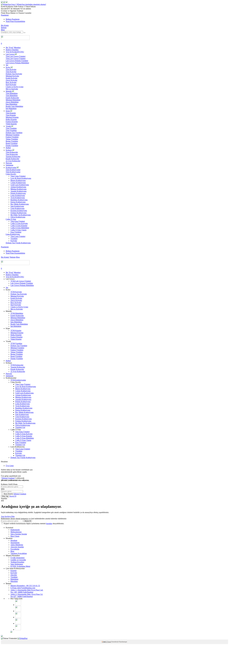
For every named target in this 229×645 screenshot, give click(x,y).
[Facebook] (18, 611)
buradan (49, 523)
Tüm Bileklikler (12, 93)
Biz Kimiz (5, 25)
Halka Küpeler (11, 119)
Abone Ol (27, 521)
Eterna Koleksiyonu (18, 202)
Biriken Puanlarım (12, 19)
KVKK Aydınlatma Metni (20, 566)
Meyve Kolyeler (12, 89)
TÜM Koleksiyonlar (18, 380)
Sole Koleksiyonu (17, 206)
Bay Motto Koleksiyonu (19, 204)
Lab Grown (10, 54)
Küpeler (13, 571)
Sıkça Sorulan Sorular (18, 534)
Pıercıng (9, 163)
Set (7, 65)
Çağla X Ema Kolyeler (19, 223)
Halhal (8, 148)
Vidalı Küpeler (11, 124)
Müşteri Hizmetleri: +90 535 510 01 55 (25, 586)
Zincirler (13, 575)
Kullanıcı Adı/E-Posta (9, 484)
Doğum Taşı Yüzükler (14, 133)
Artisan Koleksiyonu (18, 187)
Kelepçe (9, 150)
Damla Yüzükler (12, 146)
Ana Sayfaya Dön (8, 516)
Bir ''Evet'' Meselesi (13, 47)
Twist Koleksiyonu (17, 198)
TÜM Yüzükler (16, 343)
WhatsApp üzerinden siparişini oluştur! (31, 4)
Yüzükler (14, 239)
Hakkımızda (15, 530)
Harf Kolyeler (11, 85)
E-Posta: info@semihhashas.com (22, 588)
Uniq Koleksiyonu (17, 208)
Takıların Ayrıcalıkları (18, 553)
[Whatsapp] (18, 630)
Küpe (8, 111)
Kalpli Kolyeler (11, 78)
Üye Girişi (10, 466)
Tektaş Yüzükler (12, 139)
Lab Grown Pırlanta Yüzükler (17, 61)
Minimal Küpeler (12, 117)
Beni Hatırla (8, 494)
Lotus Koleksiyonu (17, 195)
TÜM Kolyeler (16, 292)
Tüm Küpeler (11, 113)
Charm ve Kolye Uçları (14, 87)
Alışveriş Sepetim (17, 547)
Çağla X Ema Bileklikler (19, 228)
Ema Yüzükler (15, 232)
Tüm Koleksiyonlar (13, 170)
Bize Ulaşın (14, 536)
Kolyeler (13, 241)
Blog (3, 30)
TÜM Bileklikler (16, 313)
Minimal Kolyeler (12, 76)
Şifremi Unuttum (19, 494)
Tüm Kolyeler (11, 69)
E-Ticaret (108, 642)
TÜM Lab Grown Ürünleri (20, 281)
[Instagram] (18, 605)
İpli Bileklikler (11, 108)
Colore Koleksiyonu (18, 183)
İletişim (3, 28)
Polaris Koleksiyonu (18, 193)
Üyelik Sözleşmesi (17, 558)
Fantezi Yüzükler (12, 137)
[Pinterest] (18, 623)
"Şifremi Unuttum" (8, 478)
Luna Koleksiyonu (13, 234)
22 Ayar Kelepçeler (13, 161)
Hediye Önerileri (12, 50)
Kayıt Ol (13, 496)
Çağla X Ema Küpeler (18, 226)
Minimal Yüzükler (12, 135)
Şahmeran (9, 165)
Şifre (3, 489)
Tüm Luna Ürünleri (17, 236)
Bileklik (9, 91)
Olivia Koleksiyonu (17, 217)
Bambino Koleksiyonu (19, 200)
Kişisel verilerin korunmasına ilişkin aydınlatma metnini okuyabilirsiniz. (34, 523)
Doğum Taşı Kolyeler (14, 74)
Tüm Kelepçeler (12, 152)
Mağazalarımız (16, 532)
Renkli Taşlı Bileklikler (14, 106)
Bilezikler (14, 581)
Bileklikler (14, 579)
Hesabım (13, 540)
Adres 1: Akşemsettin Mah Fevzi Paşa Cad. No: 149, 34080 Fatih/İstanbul (26, 591)
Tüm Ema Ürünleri (17, 221)
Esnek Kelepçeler (12, 98)
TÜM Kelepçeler (16, 365)
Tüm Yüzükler (11, 128)
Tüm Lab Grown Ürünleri (15, 56)
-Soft (104, 642)
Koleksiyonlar (11, 168)
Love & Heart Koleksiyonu (20, 178)
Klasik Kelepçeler (12, 159)
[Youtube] (18, 617)
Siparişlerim (14, 543)
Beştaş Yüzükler (12, 141)
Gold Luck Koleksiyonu (19, 185)
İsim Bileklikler (11, 104)
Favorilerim (14, 549)
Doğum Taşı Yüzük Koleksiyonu (18, 243)
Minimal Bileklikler (13, 100)
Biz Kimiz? (5, 257)
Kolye (8, 67)
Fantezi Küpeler (12, 122)
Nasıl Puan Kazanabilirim (15, 21)
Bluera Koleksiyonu (18, 180)
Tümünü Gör (20, 427)
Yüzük (8, 126)
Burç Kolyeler (11, 82)
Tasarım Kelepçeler (13, 157)
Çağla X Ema (11, 219)
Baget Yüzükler (12, 143)
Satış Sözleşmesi (16, 564)
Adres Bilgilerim (16, 545)
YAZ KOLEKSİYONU (15, 52)
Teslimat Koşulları (17, 562)
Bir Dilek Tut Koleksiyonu (20, 215)
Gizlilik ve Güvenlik (18, 560)
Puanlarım (5, 15)
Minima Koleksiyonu (18, 189)
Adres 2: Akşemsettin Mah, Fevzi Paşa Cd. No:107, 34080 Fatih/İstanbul (26, 595)
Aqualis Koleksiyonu (18, 191)
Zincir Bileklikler (12, 102)
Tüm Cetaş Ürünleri (18, 176)
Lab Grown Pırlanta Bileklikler (17, 63)
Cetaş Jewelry (11, 174)
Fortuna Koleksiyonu (18, 213)
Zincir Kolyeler (11, 80)
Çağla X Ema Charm (18, 230)
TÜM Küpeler (15, 331)
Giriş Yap (5, 496)
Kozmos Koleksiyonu (18, 211)
